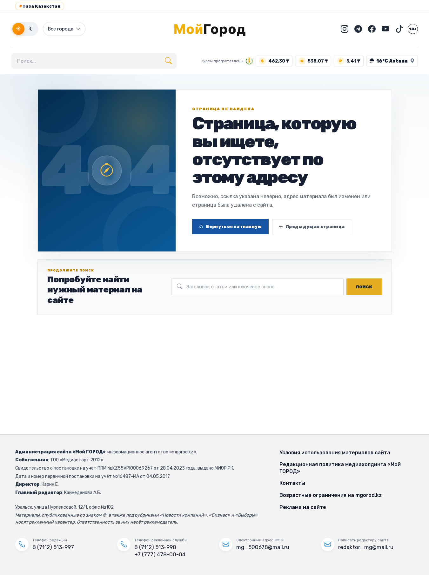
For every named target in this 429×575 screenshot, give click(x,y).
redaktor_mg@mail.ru (365, 547)
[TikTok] (399, 29)
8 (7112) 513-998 (155, 547)
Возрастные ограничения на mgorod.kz (330, 495)
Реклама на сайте (302, 507)
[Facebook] (372, 29)
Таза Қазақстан (39, 6)
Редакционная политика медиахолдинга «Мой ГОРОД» (340, 467)
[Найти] (168, 61)
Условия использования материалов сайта (334, 453)
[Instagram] (344, 29)
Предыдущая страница (315, 226)
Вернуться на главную (234, 226)
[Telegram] (358, 29)
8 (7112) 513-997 (53, 547)
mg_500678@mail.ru (262, 547)
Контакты (292, 483)
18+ (413, 29)
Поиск (364, 286)
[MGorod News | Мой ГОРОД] (214, 29)
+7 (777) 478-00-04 (159, 554)
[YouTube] (385, 29)
